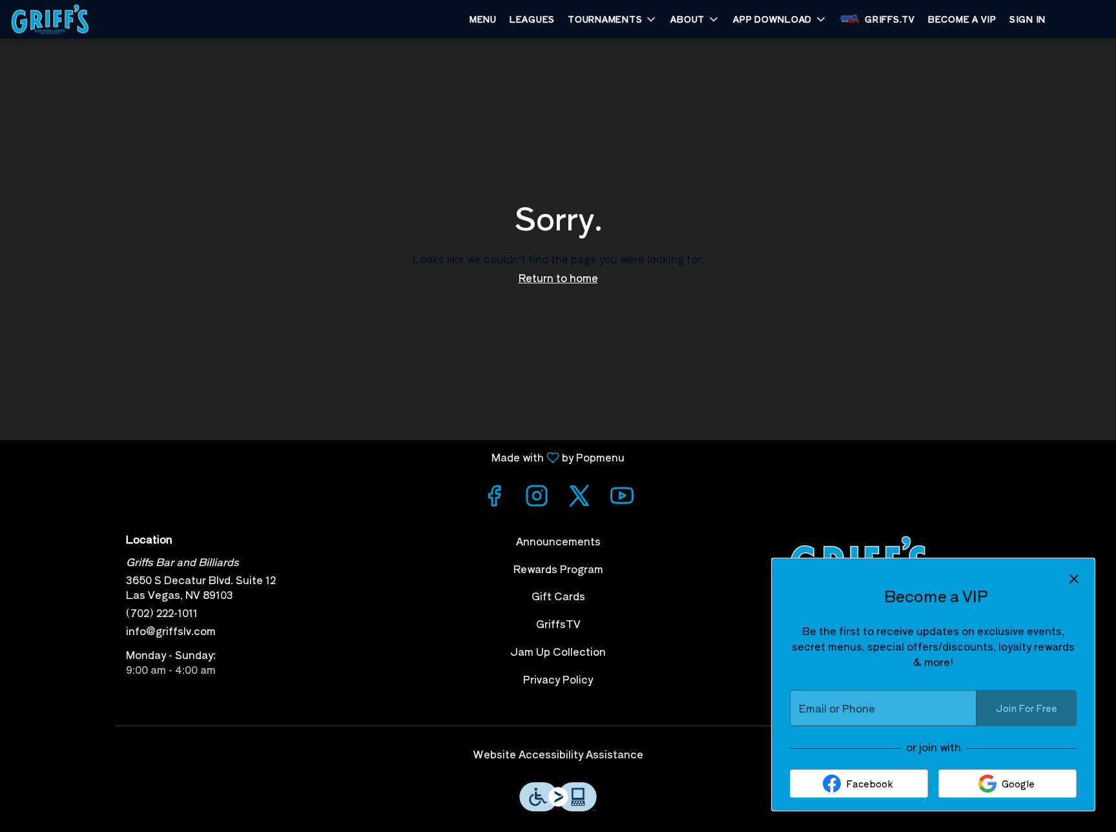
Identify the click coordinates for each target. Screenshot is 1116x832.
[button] (612, 19)
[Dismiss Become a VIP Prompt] (1074, 578)
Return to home (558, 277)
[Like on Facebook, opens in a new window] (494, 497)
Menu (483, 19)
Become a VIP (962, 19)
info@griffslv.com (171, 631)
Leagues (532, 19)
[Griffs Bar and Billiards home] (68, 19)
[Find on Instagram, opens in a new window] (536, 497)
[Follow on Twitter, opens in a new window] (579, 497)
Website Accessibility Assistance (558, 754)
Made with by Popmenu (317, 457)
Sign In (1027, 19)
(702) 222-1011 (162, 612)
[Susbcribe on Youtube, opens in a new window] (622, 497)
